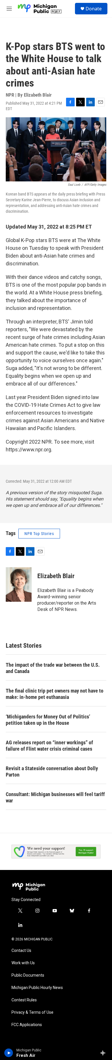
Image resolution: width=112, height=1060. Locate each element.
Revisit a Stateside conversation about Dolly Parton (52, 771)
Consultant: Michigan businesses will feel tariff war (55, 797)
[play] (8, 1053)
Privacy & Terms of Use (32, 1012)
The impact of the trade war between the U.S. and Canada (53, 668)
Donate (94, 8)
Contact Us (21, 950)
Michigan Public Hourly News (37, 988)
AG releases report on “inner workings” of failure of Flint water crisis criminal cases (49, 745)
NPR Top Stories (39, 533)
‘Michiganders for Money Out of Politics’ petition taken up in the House (48, 720)
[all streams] (104, 1053)
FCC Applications (26, 1025)
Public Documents (27, 975)
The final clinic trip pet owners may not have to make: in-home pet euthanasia (54, 694)
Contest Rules (24, 1000)
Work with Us (23, 963)
